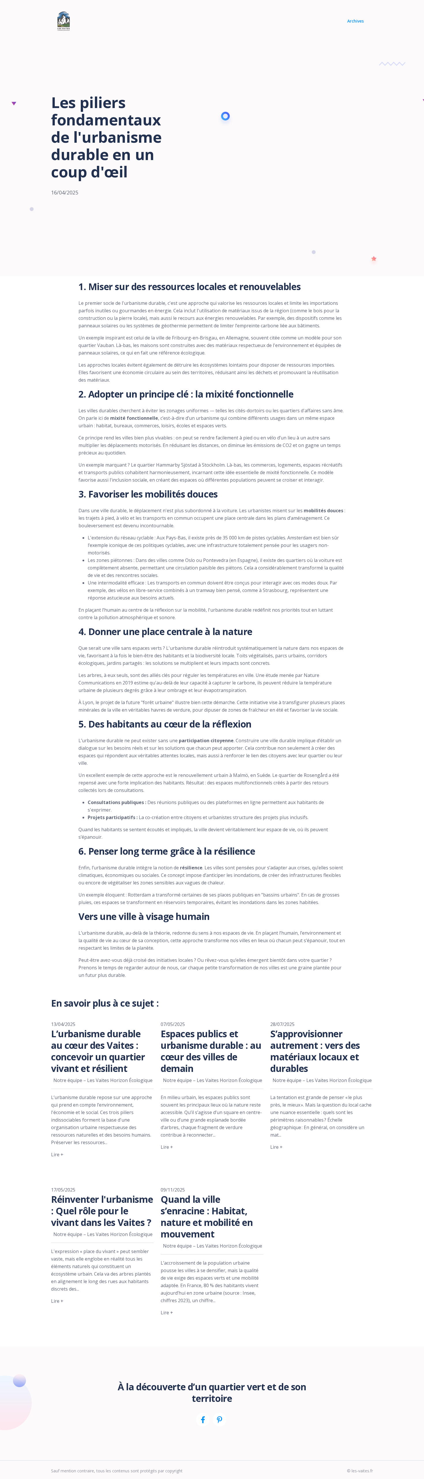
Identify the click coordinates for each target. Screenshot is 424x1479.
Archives (355, 21)
